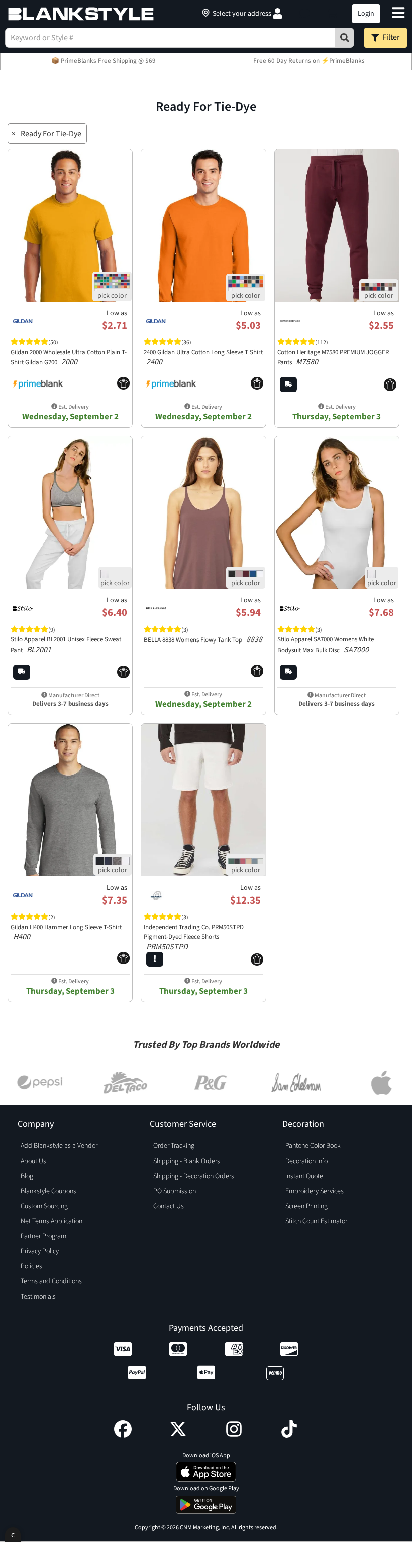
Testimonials (38, 1297)
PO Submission (174, 1191)
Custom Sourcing (44, 1206)
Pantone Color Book (313, 1146)
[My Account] (277, 13)
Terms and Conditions (51, 1281)
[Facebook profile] (123, 1435)
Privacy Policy (40, 1251)
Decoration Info (306, 1161)
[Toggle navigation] (398, 14)
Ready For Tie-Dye (51, 133)
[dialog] (13, 1534)
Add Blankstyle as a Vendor (59, 1146)
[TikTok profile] (289, 1435)
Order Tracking (173, 1146)
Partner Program (43, 1236)
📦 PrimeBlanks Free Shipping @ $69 (103, 60)
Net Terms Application (51, 1221)
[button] (304, 13)
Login (366, 14)
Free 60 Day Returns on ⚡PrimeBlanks (309, 60)
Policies (31, 1266)
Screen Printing (306, 1206)
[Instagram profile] (234, 1435)
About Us (33, 1161)
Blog (27, 1176)
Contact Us (168, 1206)
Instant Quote (304, 1176)
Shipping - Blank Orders (186, 1161)
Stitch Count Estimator (316, 1221)
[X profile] (178, 1435)
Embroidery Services (314, 1191)
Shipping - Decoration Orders (193, 1176)
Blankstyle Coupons (48, 1191)
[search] (344, 38)
